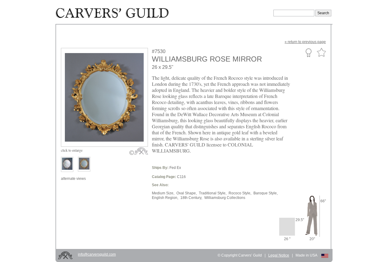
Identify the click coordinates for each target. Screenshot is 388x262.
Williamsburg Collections (224, 198)
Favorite (321, 52)
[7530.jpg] (84, 164)
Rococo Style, (240, 193)
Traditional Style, (212, 193)
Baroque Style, (265, 193)
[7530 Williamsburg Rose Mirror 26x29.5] (108, 132)
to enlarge (71, 150)
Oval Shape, (186, 193)
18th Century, (191, 198)
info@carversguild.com (97, 254)
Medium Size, (163, 193)
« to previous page (305, 42)
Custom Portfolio (308, 52)
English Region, (165, 198)
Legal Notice (278, 255)
